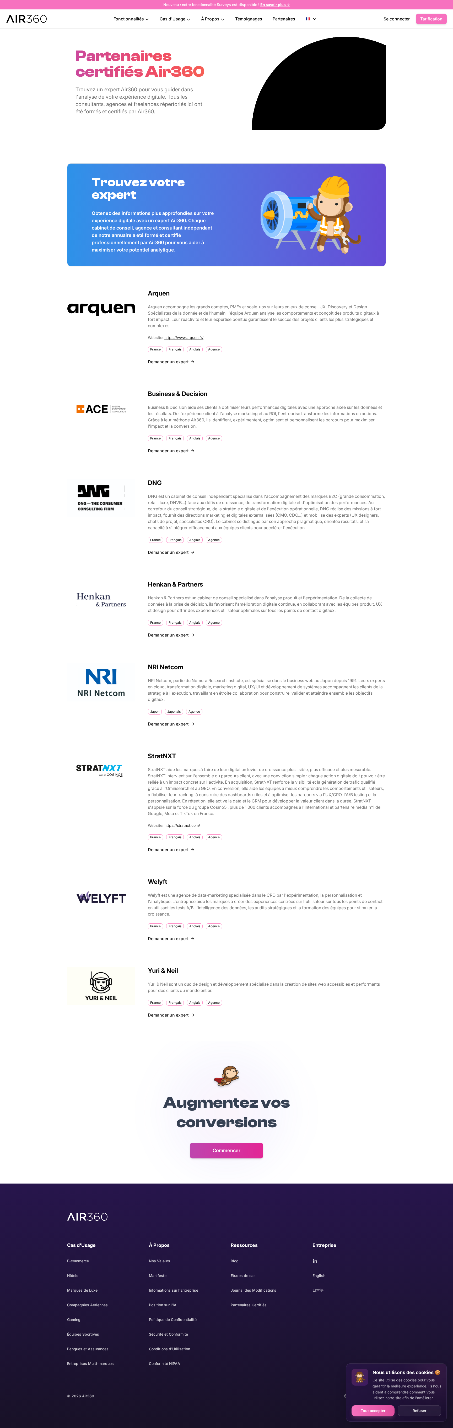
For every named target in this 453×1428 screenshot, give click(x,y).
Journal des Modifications (253, 1290)
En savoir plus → (275, 4)
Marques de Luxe (82, 1290)
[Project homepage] (26, 19)
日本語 (317, 1290)
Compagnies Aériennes (87, 1305)
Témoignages (248, 18)
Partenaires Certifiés (249, 1305)
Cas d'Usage (173, 18)
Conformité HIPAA (164, 1363)
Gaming (73, 1319)
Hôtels (72, 1275)
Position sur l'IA (162, 1305)
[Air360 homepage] (87, 1217)
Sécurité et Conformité (168, 1334)
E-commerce (78, 1261)
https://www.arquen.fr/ (183, 337)
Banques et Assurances (88, 1349)
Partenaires (284, 18)
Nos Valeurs (159, 1261)
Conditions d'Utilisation (169, 1349)
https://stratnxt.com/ (182, 825)
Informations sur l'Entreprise (173, 1290)
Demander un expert (168, 361)
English (318, 1275)
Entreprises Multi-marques (90, 1363)
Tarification (431, 18)
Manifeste (157, 1275)
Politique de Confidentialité (173, 1319)
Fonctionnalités (129, 18)
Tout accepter (373, 1410)
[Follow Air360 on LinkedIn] (349, 1261)
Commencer (226, 1150)
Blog (235, 1261)
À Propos (210, 18)
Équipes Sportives (83, 1334)
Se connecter (397, 18)
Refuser (420, 1410)
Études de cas (243, 1275)
